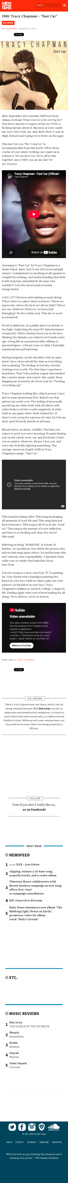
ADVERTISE (57, 1142)
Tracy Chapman (26, 659)
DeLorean (8, 22)
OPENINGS (31, 1142)
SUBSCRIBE (44, 1142)
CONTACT (19, 1142)
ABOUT (9, 1142)
